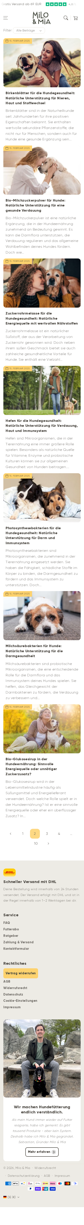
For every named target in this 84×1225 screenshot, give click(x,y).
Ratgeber (10, 936)
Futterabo (11, 929)
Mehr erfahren (39, 1152)
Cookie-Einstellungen (20, 1001)
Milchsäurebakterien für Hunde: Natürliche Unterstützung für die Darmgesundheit (34, 651)
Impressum (12, 1007)
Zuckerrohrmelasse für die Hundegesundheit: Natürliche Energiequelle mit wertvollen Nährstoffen (42, 318)
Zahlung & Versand (18, 942)
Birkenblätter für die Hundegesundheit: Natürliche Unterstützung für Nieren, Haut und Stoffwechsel (40, 98)
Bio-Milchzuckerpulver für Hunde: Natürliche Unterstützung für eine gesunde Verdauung (35, 205)
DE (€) (11, 1197)
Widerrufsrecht (15, 988)
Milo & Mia (22, 1168)
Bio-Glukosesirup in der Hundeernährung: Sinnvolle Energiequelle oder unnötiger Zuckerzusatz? (31, 766)
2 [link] (35, 833)
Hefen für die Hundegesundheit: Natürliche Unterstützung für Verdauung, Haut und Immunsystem (42, 425)
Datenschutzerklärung (24, 1175)
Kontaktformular (16, 949)
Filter (7, 30)
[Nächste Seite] (48, 843)
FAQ (6, 923)
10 (36, 843)
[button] (6, 18)
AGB (6, 981)
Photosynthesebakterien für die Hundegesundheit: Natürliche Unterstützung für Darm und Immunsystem (33, 535)
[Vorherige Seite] (11, 834)
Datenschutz (13, 994)
